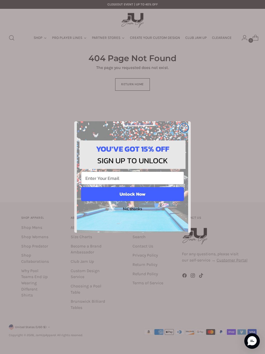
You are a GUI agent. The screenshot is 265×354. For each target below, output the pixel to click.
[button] (252, 341)
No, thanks (132, 209)
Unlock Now (132, 193)
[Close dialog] (184, 127)
